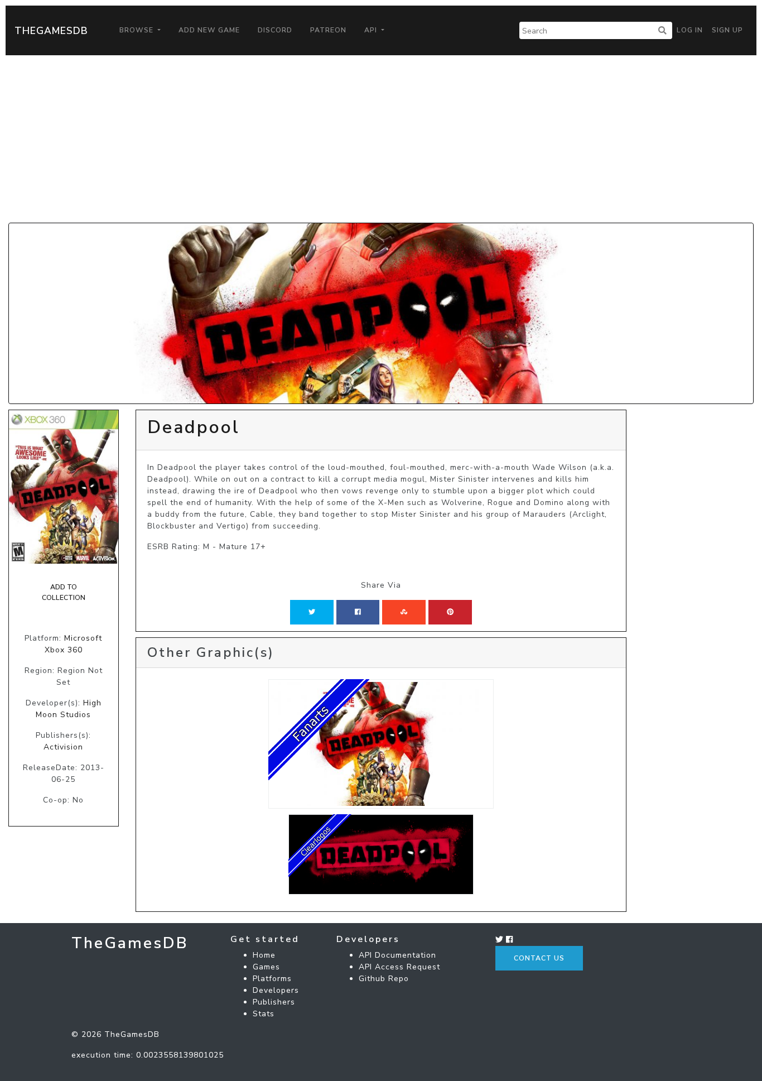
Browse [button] (137, 30)
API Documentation (397, 955)
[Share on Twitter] (312, 612)
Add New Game (209, 30)
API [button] (371, 30)
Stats (263, 1013)
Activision (63, 747)
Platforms (272, 978)
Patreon (328, 30)
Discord (275, 30)
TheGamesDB (51, 30)
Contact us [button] (539, 958)
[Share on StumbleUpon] (404, 612)
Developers (276, 990)
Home (264, 955)
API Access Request (399, 967)
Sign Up (727, 30)
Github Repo (384, 978)
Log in (690, 30)
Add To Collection (63, 592)
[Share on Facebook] (357, 612)
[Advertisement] (381, 139)
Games (266, 967)
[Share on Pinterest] (450, 612)
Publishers (274, 1002)
